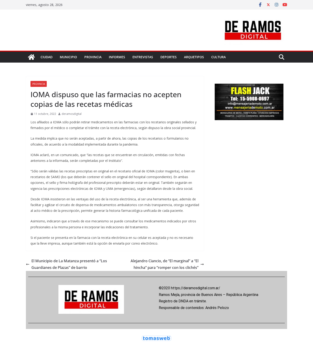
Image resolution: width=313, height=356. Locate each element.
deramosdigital (72, 114)
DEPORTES (168, 57)
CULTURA (218, 57)
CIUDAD (46, 57)
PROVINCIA (93, 57)
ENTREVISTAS (142, 57)
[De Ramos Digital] (31, 57)
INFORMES (117, 57)
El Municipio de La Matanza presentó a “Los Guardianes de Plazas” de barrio (69, 264)
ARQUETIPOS (194, 57)
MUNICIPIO (68, 57)
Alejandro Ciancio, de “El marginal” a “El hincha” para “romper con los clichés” (164, 264)
